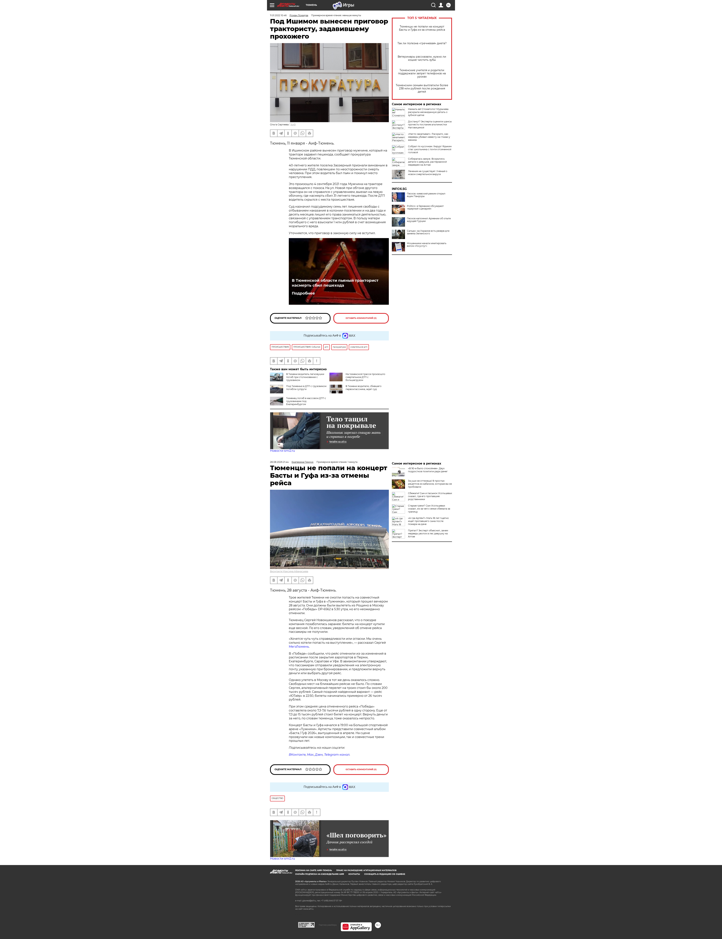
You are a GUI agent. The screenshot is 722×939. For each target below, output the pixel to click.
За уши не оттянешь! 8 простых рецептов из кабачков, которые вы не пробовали (430, 483)
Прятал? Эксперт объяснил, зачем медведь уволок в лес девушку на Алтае (428, 533)
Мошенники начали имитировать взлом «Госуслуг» (426, 244)
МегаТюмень (299, 646)
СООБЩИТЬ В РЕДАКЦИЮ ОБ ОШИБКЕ (384, 874)
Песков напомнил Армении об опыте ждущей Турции (429, 219)
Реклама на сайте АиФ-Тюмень (313, 870)
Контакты (354, 874)
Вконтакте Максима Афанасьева (289, 571)
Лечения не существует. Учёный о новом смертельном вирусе (427, 173)
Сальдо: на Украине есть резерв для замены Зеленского (428, 232)
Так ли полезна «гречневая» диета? (422, 43)
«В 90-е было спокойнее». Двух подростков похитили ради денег (428, 470)
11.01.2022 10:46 (278, 15)
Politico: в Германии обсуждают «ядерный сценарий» (425, 207)
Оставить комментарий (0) (361, 318)
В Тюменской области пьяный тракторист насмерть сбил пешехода (335, 283)
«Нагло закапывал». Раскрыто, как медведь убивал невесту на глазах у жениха (429, 137)
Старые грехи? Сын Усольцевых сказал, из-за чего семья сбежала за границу (429, 508)
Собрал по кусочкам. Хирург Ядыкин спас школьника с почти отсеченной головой (430, 149)
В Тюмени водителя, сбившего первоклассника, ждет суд (363, 388)
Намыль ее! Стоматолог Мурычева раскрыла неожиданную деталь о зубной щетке (428, 112)
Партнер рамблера (328, 925)
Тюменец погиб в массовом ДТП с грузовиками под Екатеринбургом (306, 401)
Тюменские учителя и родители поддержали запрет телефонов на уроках (422, 73)
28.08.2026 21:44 (279, 462)
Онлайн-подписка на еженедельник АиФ (319, 874)
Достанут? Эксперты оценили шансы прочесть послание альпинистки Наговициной (430, 124)
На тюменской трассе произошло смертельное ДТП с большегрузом (365, 377)
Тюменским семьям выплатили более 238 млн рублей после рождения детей (422, 88)
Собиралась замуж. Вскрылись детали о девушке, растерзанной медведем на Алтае (427, 161)
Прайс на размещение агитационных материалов (366, 870)
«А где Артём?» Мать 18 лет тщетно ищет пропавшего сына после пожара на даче (428, 521)
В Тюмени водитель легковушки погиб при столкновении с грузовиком (305, 377)
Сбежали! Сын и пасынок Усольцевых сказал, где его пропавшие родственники (430, 496)
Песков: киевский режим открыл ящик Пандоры (426, 195)
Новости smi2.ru (282, 450)
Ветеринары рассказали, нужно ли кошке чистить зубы (422, 58)
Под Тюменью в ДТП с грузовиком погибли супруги (306, 388)
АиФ (293, 124)
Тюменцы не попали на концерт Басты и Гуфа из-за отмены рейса (422, 28)
